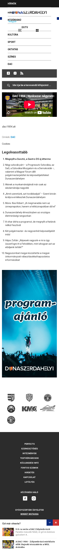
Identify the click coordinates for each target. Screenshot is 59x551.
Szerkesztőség (29, 449)
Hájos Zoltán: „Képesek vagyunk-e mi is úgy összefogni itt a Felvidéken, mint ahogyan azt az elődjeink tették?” (30, 244)
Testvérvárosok (29, 458)
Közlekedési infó (29, 463)
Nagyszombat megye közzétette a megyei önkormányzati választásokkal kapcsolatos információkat (27, 256)
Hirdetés (29, 472)
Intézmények (29, 453)
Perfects (29, 444)
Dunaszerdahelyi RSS (21, 73)
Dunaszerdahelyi (8, 73)
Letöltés (29, 482)
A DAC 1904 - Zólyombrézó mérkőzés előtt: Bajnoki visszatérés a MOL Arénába (35, 544)
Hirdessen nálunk (19, 11)
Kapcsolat (29, 477)
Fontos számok (29, 468)
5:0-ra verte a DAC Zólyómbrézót (33, 529)
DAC (13, 137)
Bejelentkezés (49, 29)
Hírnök (12, 3)
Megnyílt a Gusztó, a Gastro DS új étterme (28, 159)
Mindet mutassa (29, 514)
